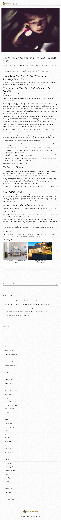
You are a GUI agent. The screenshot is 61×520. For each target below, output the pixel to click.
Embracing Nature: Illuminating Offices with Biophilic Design (22, 308)
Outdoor (7, 459)
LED (5, 434)
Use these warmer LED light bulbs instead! (15, 163)
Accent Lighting (9, 350)
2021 (6, 336)
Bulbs (6, 369)
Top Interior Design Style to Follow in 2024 (17, 315)
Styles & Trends (9, 481)
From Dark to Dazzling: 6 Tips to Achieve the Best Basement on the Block (26, 311)
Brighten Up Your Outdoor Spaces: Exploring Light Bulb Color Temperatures (27, 304)
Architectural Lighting (11, 354)
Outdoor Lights (9, 463)
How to (7, 419)
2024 (6, 347)
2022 (6, 339)
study (9, 129)
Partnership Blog (9, 467)
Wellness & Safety (10, 496)
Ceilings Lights (9, 383)
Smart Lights (8, 478)
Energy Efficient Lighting (11, 401)
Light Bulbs (8, 445)
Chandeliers (8, 387)
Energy (6, 398)
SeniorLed (6, 214)
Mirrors (7, 456)
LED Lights (7, 438)
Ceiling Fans (8, 376)
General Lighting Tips (11, 405)
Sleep (6, 474)
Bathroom (7, 358)
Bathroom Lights (9, 361)
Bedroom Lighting (10, 365)
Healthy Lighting (9, 408)
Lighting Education (10, 448)
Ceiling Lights (8, 379)
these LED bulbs (26, 226)
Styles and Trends (10, 485)
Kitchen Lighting (9, 427)
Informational (8, 423)
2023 (6, 343)
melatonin (6, 133)
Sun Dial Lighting (30, 234)
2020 (6, 332)
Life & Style (8, 441)
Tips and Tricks (9, 488)
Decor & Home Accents (11, 390)
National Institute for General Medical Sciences (27, 103)
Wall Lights (8, 492)
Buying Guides (9, 372)
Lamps (6, 430)
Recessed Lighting (10, 470)
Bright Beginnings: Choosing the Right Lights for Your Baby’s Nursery (25, 301)
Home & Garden (9, 416)
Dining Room (8, 394)
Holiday (7, 412)
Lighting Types (9, 452)
